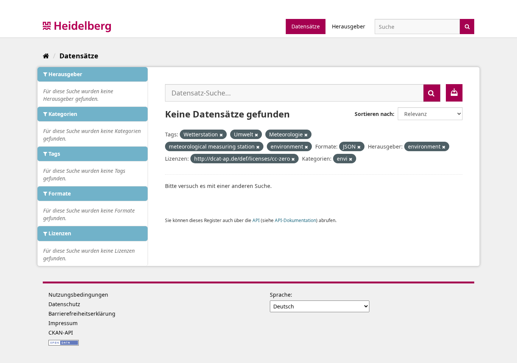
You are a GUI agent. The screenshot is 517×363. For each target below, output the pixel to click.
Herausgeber (348, 26)
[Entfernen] (221, 135)
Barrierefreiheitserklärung (81, 313)
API (256, 220)
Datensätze (305, 26)
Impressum (63, 323)
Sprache (280, 294)
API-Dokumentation (295, 220)
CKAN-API (60, 332)
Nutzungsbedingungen (78, 294)
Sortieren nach (374, 113)
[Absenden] (467, 26)
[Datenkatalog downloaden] (454, 93)
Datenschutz (64, 304)
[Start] (46, 55)
